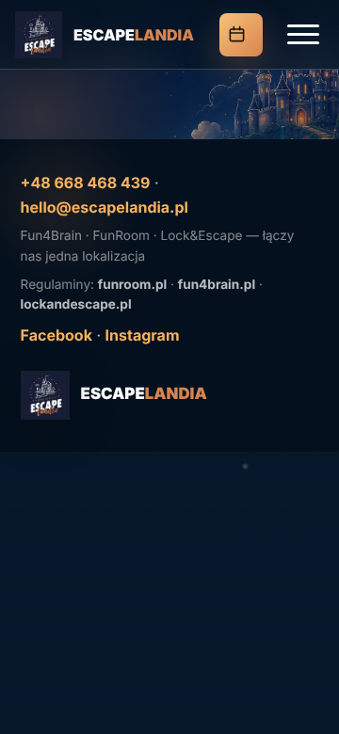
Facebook (56, 335)
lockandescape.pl (76, 304)
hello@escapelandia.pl (104, 207)
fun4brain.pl (216, 285)
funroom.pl (132, 285)
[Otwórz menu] (303, 35)
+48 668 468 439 (86, 182)
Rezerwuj (241, 34)
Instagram (142, 335)
